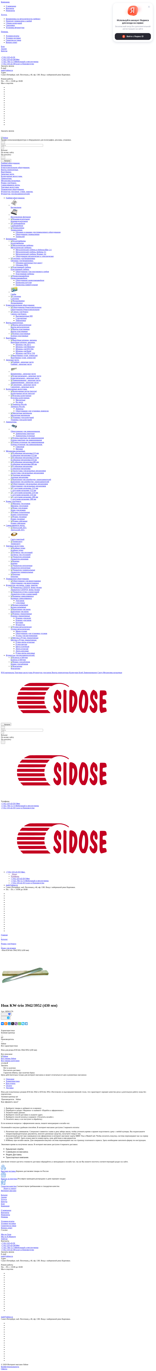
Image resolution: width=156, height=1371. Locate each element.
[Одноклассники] (5, 1023)
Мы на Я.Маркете (8, 1237)
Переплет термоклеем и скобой (19, 21)
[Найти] (3, 157)
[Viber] (16, 1023)
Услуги (4, 1199)
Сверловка (10, 25)
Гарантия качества (9, 1186)
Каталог (4, 1195)
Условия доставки (13, 38)
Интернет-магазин (8, 1191)
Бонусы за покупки (9, 1179)
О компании (11, 6)
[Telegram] (26, 1023)
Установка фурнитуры (15, 28)
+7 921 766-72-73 (19, 62)
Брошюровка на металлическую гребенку (23, 19)
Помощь (4, 1217)
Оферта (4, 1369)
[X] (12, 1023)
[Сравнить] (5, 1018)
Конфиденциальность (10, 1367)
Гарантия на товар (13, 40)
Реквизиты (10, 10)
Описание (10, 1079)
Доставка (10, 1088)
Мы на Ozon (6, 1234)
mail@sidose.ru (7, 70)
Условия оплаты (12, 36)
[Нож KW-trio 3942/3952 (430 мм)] (25, 999)
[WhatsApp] (19, 1023)
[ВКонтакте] (2, 1023)
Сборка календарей (14, 23)
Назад (14, 874)
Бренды (4, 1202)
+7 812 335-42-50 (17, 64)
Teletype (4, 1239)
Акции (4, 1197)
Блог (3, 1204)
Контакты (10, 8)
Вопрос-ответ (11, 42)
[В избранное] (6, 1014)
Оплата (9, 1086)
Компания (5, 1206)
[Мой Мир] (9, 1023)
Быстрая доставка (8, 1171)
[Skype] (22, 1023)
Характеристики (13, 1081)
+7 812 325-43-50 (8, 57)
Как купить (10, 1083)
